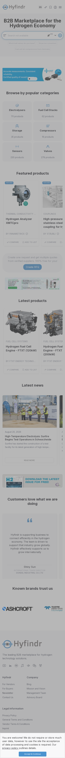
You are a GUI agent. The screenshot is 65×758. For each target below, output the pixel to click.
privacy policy (10, 748)
